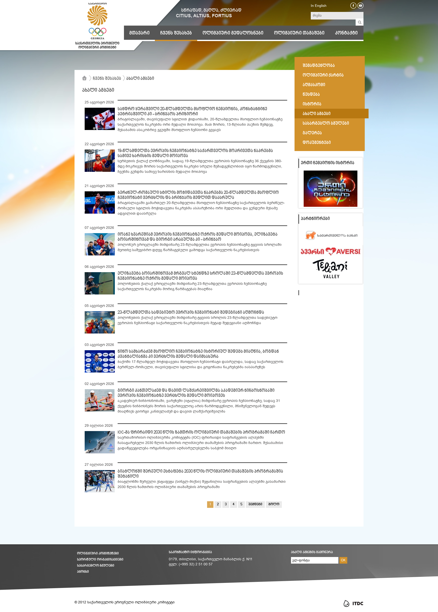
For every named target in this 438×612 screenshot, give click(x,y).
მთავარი (139, 33)
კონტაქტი (346, 33)
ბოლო (273, 505)
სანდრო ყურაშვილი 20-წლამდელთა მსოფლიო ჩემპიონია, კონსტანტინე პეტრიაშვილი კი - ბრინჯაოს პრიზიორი (192, 112)
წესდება (311, 94)
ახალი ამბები (140, 78)
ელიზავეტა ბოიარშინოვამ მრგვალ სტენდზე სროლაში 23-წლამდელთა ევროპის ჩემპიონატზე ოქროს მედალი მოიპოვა (200, 276)
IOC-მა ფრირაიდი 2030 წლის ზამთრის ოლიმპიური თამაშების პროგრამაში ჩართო (201, 432)
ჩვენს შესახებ (176, 33)
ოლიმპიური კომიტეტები (98, 553)
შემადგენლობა (319, 65)
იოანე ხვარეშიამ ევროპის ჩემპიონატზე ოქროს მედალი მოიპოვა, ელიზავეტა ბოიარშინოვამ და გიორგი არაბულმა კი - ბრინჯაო (198, 237)
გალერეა (312, 133)
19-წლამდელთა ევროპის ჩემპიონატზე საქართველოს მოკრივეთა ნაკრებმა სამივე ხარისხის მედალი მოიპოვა (195, 154)
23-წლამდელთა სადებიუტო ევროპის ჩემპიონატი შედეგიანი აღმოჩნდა (191, 312)
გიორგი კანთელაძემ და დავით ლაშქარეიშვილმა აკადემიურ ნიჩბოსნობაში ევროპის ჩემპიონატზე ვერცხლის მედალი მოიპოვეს (196, 393)
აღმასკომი (314, 85)
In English (318, 5)
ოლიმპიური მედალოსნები (233, 33)
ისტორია (312, 104)
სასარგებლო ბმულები (326, 123)
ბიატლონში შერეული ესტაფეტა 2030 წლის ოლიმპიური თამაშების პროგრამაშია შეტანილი (200, 474)
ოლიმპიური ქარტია (323, 75)
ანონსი (83, 572)
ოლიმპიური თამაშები (299, 33)
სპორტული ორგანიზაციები (100, 560)
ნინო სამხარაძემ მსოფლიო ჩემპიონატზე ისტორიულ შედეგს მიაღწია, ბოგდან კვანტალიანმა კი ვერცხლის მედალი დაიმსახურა (198, 354)
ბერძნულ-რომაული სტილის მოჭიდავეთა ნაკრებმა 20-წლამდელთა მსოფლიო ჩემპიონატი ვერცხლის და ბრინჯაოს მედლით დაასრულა (198, 195)
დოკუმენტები (317, 142)
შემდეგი (255, 505)
